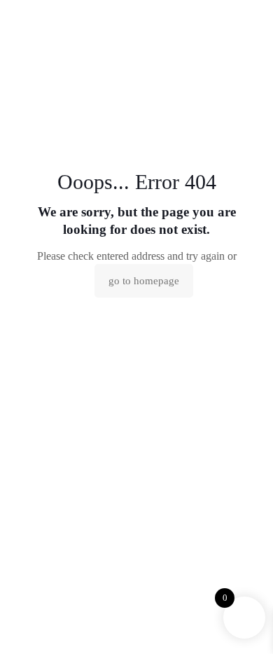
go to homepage (143, 280)
